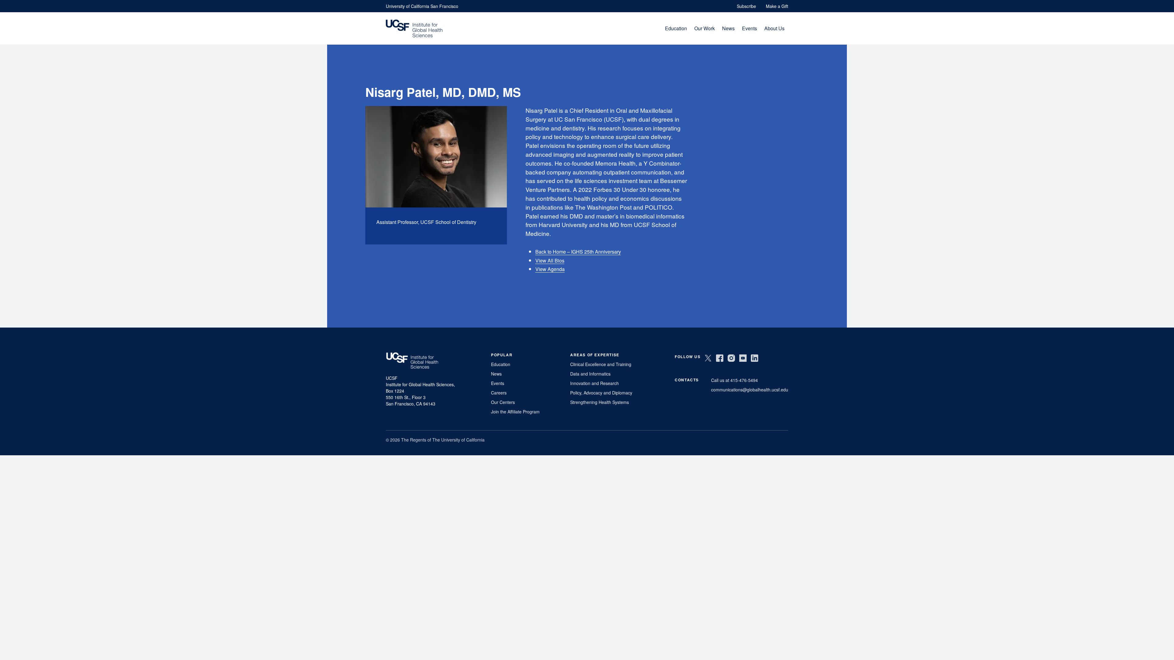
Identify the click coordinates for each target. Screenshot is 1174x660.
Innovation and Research (594, 383)
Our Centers (503, 402)
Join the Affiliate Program (515, 412)
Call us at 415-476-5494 (734, 380)
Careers (499, 393)
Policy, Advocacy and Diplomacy (601, 393)
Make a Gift (777, 6)
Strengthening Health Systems (599, 402)
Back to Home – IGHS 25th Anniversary (578, 251)
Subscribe (746, 6)
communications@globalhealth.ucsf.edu (749, 390)
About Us (774, 28)
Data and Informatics (590, 374)
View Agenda (550, 269)
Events (749, 28)
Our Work (704, 28)
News (728, 28)
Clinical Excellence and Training (600, 364)
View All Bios (549, 260)
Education (676, 28)
